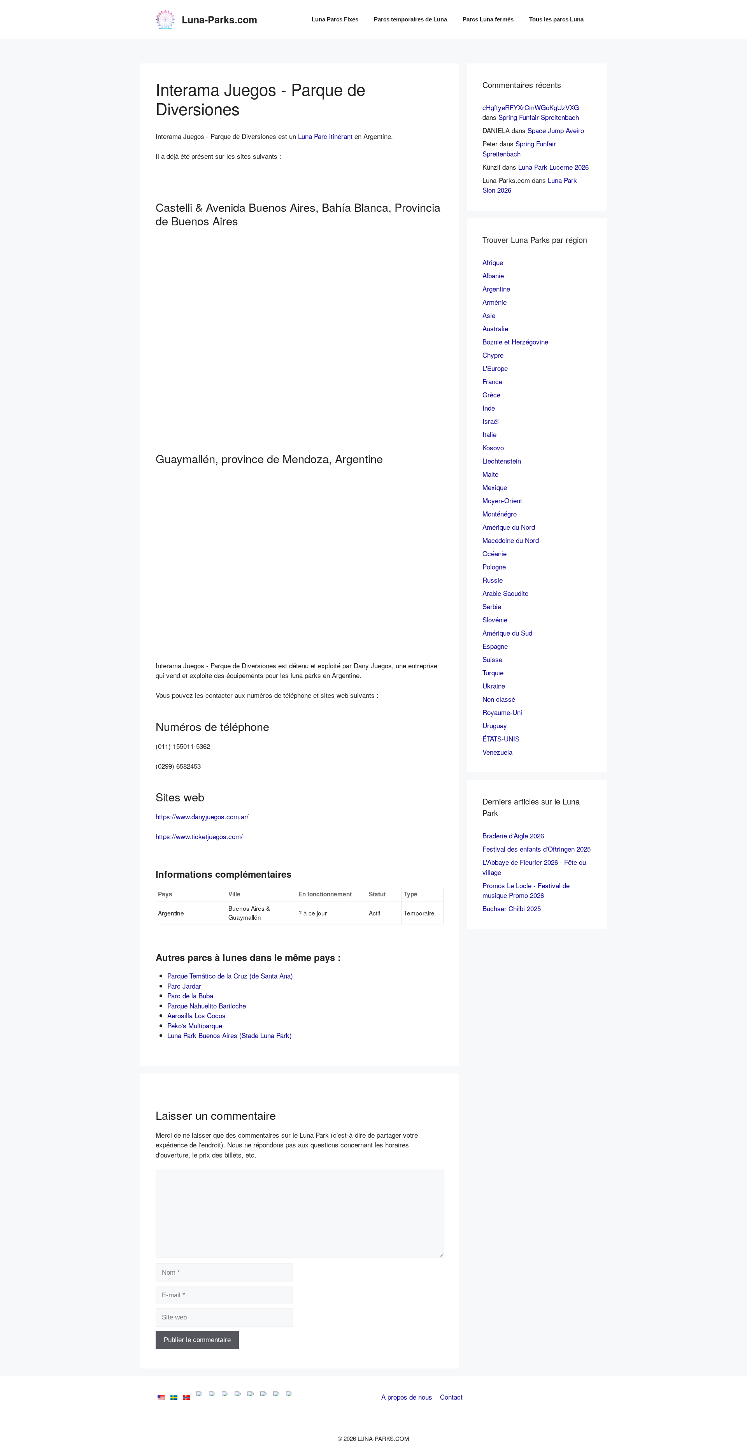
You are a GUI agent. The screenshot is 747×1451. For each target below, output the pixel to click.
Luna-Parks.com (219, 19)
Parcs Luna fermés (488, 19)
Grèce (491, 394)
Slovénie (494, 619)
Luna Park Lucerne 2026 (553, 167)
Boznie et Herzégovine (515, 341)
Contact (451, 1397)
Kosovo (493, 447)
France (492, 381)
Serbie (491, 606)
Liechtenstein (501, 461)
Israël (490, 421)
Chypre (492, 355)
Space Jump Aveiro (556, 130)
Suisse (492, 659)
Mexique (494, 487)
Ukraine (493, 685)
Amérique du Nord (508, 527)
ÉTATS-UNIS (500, 738)
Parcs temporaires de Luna (410, 19)
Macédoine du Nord (510, 540)
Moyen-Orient (502, 500)
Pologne (494, 566)
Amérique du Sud (507, 633)
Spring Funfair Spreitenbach (538, 117)
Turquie (492, 672)
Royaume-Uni (502, 712)
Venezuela (497, 752)
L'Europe (495, 368)
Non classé (498, 699)
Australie (495, 328)
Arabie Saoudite (505, 593)
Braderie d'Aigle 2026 (513, 835)
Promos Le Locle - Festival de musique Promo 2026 (526, 890)
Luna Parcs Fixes (335, 19)
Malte (490, 474)
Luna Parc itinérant (325, 136)
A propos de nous (406, 1397)
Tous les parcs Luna (556, 19)
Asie (488, 315)
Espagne (495, 646)
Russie (492, 580)
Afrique (492, 262)
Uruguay (494, 725)
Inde (488, 408)
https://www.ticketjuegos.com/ (199, 836)
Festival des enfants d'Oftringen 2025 (536, 849)
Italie (489, 434)
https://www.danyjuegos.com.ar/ (202, 816)
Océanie (494, 553)
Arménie (494, 302)
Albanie (493, 275)
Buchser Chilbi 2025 (511, 908)
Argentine (496, 288)
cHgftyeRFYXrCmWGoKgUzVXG (530, 107)
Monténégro (499, 513)
